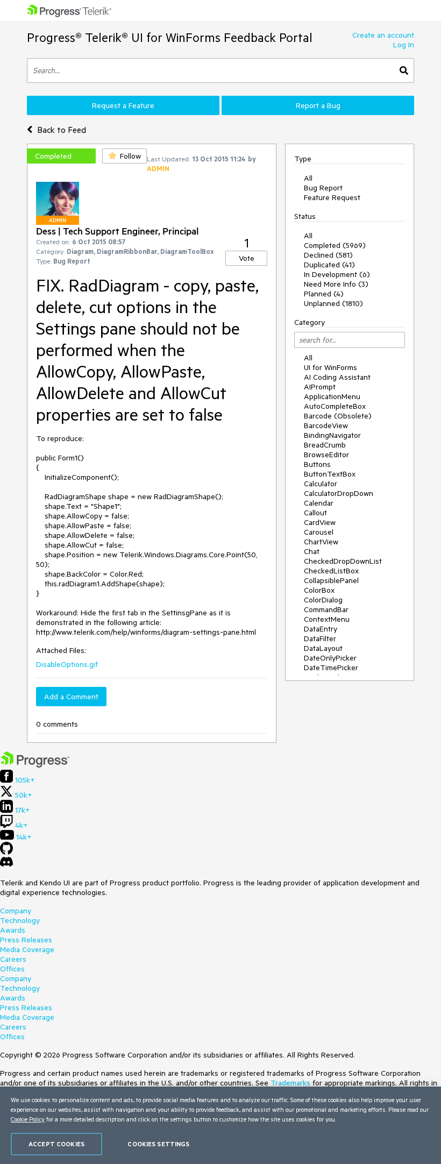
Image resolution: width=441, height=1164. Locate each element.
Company (15, 910)
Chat (311, 551)
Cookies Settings (158, 1144)
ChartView (321, 541)
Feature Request (332, 197)
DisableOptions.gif (67, 664)
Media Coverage (27, 949)
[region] (220, 1125)
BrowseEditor (326, 454)
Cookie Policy (28, 1119)
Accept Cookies (56, 1144)
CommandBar (326, 609)
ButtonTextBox (329, 474)
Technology (20, 920)
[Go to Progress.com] (35, 765)
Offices (12, 969)
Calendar (318, 503)
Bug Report (323, 188)
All (308, 178)
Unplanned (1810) (333, 303)
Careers (13, 959)
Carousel (318, 532)
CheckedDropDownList (343, 561)
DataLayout (323, 648)
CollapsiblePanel (331, 580)
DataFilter (320, 638)
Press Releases (26, 940)
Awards (12, 930)
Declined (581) (328, 255)
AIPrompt (320, 387)
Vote (246, 258)
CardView (320, 522)
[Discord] (6, 864)
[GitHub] (6, 852)
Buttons (317, 464)
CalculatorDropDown (338, 493)
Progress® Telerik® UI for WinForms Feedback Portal (169, 37)
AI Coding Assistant (337, 377)
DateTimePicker (331, 667)
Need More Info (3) (336, 284)
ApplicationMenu (332, 396)
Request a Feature (123, 105)
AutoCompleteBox (335, 406)
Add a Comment (71, 696)
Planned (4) (324, 294)
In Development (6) (337, 274)
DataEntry (320, 629)
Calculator (320, 483)
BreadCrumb (325, 445)
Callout (315, 512)
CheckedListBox (331, 571)
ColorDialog (323, 600)
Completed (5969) (335, 245)
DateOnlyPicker (330, 658)
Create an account (383, 35)
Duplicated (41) (329, 264)
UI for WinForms (330, 367)
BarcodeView (326, 425)
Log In (403, 44)
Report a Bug (318, 105)
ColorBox (319, 590)
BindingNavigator (332, 435)
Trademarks (290, 1083)
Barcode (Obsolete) (338, 416)
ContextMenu (327, 619)
